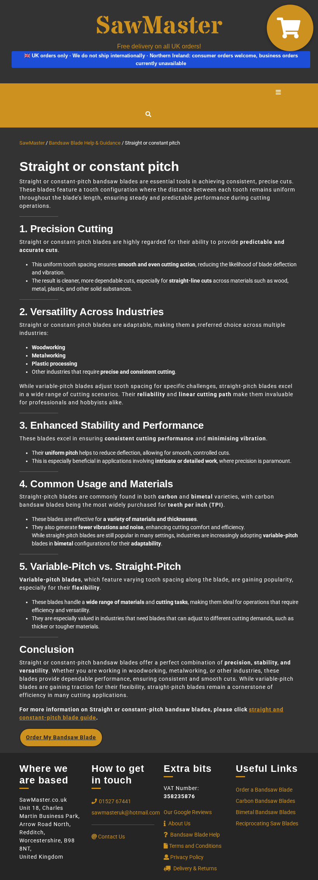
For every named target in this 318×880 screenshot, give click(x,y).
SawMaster (32, 143)
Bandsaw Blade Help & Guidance (85, 143)
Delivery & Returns (194, 868)
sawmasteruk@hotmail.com (126, 812)
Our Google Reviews (188, 812)
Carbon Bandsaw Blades (265, 801)
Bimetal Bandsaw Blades (266, 812)
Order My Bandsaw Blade (61, 737)
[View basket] (290, 28)
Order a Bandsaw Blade (264, 790)
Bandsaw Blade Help (194, 835)
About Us (178, 823)
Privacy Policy (186, 857)
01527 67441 (115, 801)
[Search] (148, 114)
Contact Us (111, 836)
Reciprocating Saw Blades (267, 823)
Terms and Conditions (195, 846)
